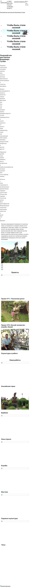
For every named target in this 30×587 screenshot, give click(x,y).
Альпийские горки (8, 386)
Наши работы (15, 19)
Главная (13, 15)
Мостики (4, 492)
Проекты (13, 17)
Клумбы (4, 465)
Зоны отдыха (6, 439)
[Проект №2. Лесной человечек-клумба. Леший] (15, 311)
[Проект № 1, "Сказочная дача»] (15, 284)
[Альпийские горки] (15, 372)
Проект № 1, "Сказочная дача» (13, 299)
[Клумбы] (15, 451)
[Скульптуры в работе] (15, 339)
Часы (3, 545)
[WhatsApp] (11, 8)
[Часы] (15, 531)
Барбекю (4, 413)
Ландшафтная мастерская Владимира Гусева (12, 12)
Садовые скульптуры (9, 518)
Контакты (14, 21)
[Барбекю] (15, 399)
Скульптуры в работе (9, 353)
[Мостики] (15, 478)
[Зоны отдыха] (15, 425)
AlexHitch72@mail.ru (19, 1)
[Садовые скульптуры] (15, 504)
